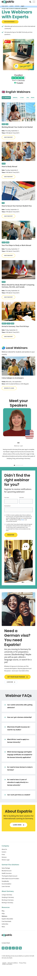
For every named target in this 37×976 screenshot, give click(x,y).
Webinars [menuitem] (4, 916)
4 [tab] (18, 465)
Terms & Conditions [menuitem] (13, 963)
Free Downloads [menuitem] (6, 921)
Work (32, 97)
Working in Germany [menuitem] (8, 900)
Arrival (15, 97)
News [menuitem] (3, 927)
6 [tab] (21, 465)
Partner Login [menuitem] (6, 860)
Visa (28, 97)
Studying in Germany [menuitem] (8, 897)
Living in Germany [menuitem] (7, 895)
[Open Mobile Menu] (34, 2)
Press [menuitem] (3, 854)
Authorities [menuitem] (5, 924)
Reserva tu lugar (9, 388)
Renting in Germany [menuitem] (7, 903)
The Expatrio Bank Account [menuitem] (9, 876)
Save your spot (8, 137)
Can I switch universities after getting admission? (19, 706)
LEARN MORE (17, 825)
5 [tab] (19, 465)
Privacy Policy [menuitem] (22, 963)
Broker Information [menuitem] (7, 964)
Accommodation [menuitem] (6, 884)
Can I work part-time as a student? (18, 795)
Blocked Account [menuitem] (6, 871)
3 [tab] (17, 465)
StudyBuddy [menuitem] (5, 881)
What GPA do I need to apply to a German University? (18, 740)
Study (22, 97)
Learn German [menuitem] (6, 886)
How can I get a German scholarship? (19, 717)
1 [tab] (14, 465)
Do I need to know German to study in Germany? (20, 768)
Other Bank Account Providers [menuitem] (10, 879)
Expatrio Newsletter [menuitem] (7, 919)
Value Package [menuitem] (6, 868)
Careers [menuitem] (4, 852)
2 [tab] (15, 465)
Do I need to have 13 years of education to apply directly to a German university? (17, 782)
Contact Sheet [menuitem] (6, 943)
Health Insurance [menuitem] (7, 873)
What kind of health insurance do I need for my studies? (18, 728)
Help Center (5, 6)
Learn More (10, 682)
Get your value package (16, 677)
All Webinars (6, 97)
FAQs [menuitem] (3, 913)
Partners (17, 6)
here (22, 520)
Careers (11, 6)
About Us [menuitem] (4, 849)
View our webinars (9, 21)
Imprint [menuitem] (4, 963)
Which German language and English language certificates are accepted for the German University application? (19, 754)
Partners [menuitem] (4, 857)
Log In (22, 6)
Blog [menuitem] (3, 911)
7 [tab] (22, 465)
